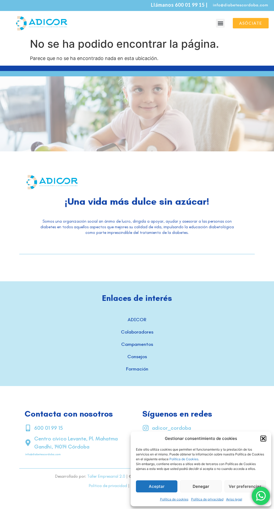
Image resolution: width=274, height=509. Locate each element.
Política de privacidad (207, 499)
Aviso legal (234, 499)
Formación (137, 369)
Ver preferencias (245, 486)
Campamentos (137, 344)
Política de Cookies (183, 459)
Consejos (137, 357)
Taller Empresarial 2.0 (106, 476)
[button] (263, 438)
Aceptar (157, 486)
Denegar (201, 486)
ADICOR (137, 320)
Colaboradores (137, 332)
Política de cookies (174, 499)
